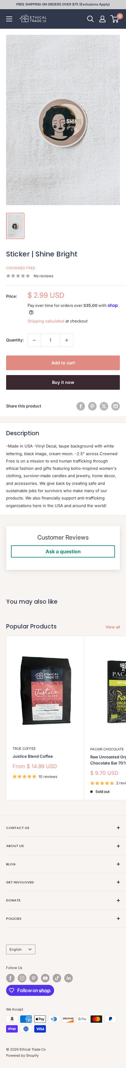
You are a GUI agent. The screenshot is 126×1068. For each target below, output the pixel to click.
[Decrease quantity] (34, 340)
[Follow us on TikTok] (57, 978)
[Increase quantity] (66, 340)
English (15, 949)
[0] (115, 19)
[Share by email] (115, 406)
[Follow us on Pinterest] (33, 978)
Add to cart (63, 362)
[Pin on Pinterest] (92, 406)
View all (113, 626)
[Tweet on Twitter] (104, 406)
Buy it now (63, 382)
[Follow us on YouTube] (45, 978)
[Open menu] (9, 19)
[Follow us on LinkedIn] (68, 978)
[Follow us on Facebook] (10, 978)
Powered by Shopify (22, 1055)
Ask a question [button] (63, 551)
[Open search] (90, 19)
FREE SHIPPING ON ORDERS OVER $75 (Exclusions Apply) (63, 4)
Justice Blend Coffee (33, 756)
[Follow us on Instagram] (22, 978)
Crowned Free (20, 268)
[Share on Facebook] (80, 406)
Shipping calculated (46, 321)
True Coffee (24, 748)
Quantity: (15, 339)
